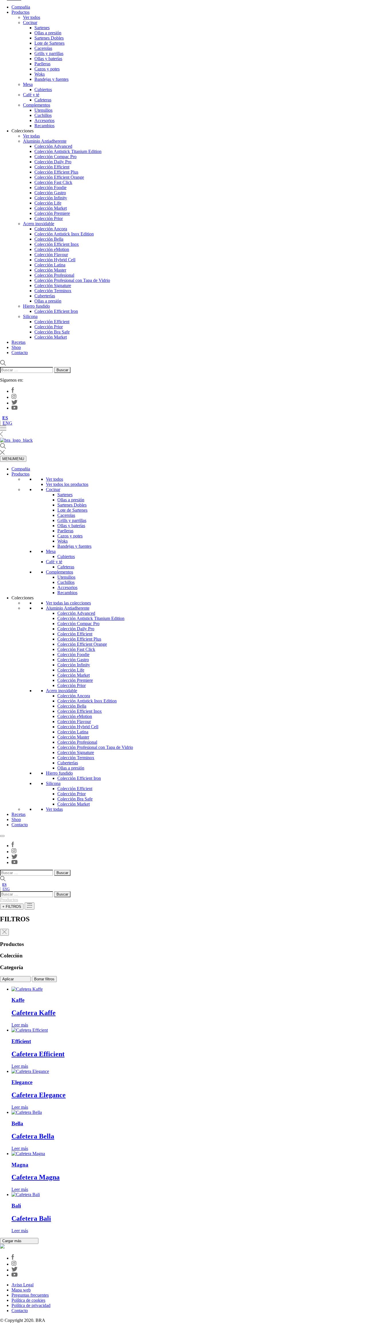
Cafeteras (42, 99)
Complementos (36, 105)
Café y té (31, 94)
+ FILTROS (11, 906)
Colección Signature (52, 285)
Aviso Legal (22, 1284)
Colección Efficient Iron (56, 311)
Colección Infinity (50, 197)
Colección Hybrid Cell (54, 259)
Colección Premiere (52, 213)
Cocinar (30, 22)
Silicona (30, 316)
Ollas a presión (47, 32)
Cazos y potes (47, 68)
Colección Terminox (52, 290)
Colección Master (50, 270)
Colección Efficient (51, 166)
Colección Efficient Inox (56, 244)
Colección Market (50, 208)
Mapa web (21, 1289)
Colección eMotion (51, 249)
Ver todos (31, 17)
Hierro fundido (36, 306)
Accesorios (44, 120)
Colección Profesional (54, 275)
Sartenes (42, 27)
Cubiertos (43, 89)
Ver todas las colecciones (68, 602)
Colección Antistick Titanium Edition (67, 151)
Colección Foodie (50, 187)
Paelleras (42, 63)
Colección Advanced (53, 146)
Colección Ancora (50, 228)
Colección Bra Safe (52, 331)
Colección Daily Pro (52, 161)
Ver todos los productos (67, 484)
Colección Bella (48, 239)
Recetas (18, 342)
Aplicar (8, 979)
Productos (20, 12)
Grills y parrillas (48, 53)
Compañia (20, 7)
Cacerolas (43, 48)
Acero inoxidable (38, 223)
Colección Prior (48, 218)
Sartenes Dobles (49, 38)
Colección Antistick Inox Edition (64, 233)
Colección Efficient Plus (56, 172)
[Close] (2, 836)
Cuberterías (44, 295)
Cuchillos (43, 115)
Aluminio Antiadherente (45, 141)
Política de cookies (28, 1300)
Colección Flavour (51, 254)
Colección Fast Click (53, 182)
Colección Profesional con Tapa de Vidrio (72, 280)
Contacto (19, 352)
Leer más (19, 1024)
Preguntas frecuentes (30, 1295)
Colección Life (47, 203)
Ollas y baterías (48, 58)
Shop (16, 347)
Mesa (28, 84)
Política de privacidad (30, 1305)
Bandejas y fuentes (51, 79)
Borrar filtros (44, 979)
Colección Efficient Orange (59, 177)
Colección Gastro (50, 192)
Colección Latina (49, 264)
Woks (39, 74)
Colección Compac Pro (55, 156)
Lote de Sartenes (49, 43)
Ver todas (31, 136)
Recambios (44, 125)
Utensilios (43, 110)
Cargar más (12, 1241)
